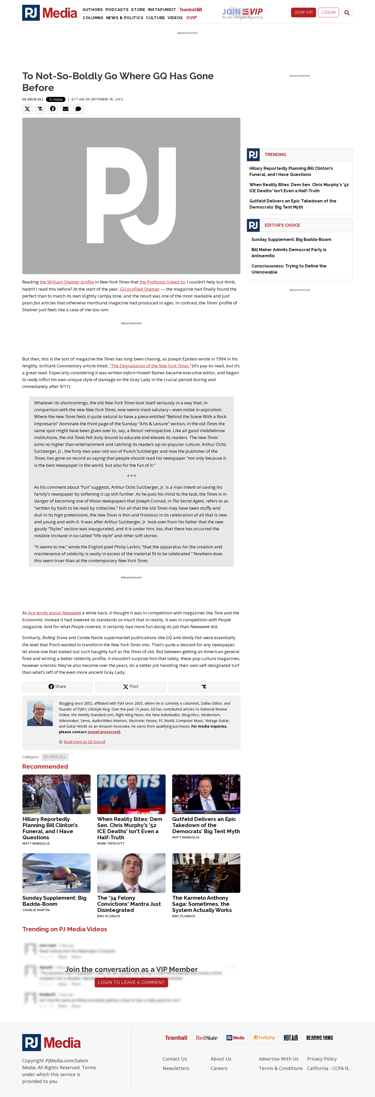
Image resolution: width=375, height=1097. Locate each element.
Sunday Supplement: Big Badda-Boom (54, 901)
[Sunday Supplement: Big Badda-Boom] (56, 872)
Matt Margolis (35, 843)
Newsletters (175, 1068)
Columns (93, 18)
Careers (219, 1068)
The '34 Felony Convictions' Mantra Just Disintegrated (129, 904)
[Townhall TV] (192, 9)
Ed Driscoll (33, 99)
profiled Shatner (140, 289)
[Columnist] (42, 713)
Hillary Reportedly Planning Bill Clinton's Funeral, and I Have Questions (50, 828)
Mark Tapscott (110, 843)
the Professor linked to (162, 282)
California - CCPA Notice (330, 1068)
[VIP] (191, 17)
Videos (175, 18)
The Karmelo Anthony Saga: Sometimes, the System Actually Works (202, 904)
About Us (221, 1059)
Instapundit (162, 9)
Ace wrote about (54, 613)
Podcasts (117, 9)
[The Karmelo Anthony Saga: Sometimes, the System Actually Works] (206, 872)
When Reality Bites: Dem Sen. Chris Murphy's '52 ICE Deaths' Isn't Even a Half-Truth (129, 828)
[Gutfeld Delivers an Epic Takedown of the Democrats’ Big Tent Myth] (206, 794)
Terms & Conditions (281, 1068)
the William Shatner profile (67, 282)
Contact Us (174, 1059)
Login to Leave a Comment (131, 982)
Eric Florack (108, 916)
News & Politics (125, 18)
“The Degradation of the (150, 366)
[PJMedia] (49, 12)
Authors (93, 9)
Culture (155, 18)
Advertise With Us (278, 1059)
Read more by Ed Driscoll (84, 741)
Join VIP (303, 12)
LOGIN (328, 12)
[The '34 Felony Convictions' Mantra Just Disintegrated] (131, 872)
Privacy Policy (322, 1059)
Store (138, 9)
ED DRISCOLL (55, 757)
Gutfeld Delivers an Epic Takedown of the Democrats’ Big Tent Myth (206, 825)
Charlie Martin (36, 910)
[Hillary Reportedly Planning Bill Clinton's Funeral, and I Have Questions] (56, 794)
